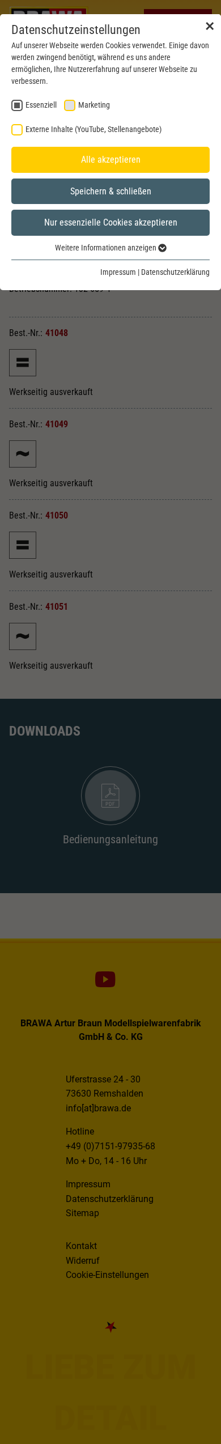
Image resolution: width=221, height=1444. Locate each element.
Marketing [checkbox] (94, 104)
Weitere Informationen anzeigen (106, 247)
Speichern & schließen (110, 191)
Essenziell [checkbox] (41, 104)
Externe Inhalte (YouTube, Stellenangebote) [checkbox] (94, 129)
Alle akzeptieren (111, 159)
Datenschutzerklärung (175, 272)
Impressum (118, 272)
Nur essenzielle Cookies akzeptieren (110, 222)
